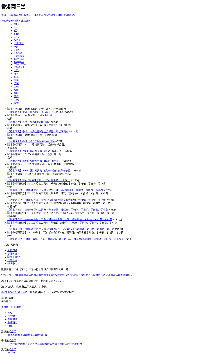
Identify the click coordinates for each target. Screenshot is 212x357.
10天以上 (19, 43)
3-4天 (16, 33)
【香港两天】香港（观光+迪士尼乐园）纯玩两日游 (35, 112)
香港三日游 (32, 15)
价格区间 (16, 20)
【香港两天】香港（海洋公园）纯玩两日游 (31, 141)
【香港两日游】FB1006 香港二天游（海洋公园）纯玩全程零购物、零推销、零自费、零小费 (57, 209)
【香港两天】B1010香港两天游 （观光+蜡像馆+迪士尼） (38, 180)
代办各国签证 (125, 275)
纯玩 (16, 99)
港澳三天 (32, 334)
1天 (15, 27)
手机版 (5, 307)
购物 (16, 103)
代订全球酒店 (110, 275)
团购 (16, 86)
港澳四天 (22, 334)
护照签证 (12, 253)
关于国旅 (15, 257)
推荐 (16, 73)
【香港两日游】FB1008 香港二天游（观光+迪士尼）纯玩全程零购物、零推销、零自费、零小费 (59, 219)
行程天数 (6, 20)
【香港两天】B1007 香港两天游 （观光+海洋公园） (35, 151)
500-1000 (18, 53)
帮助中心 (12, 263)
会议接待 (81, 275)
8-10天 (17, 40)
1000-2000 (19, 56)
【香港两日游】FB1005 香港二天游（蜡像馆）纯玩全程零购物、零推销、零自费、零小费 (56, 200)
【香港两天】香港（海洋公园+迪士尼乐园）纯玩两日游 (37, 131)
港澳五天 (12, 334)
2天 (15, 30)
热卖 (16, 80)
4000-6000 (19, 61)
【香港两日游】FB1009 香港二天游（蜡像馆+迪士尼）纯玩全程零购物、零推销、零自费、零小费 (60, 229)
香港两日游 (20, 15)
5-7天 (16, 37)
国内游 (25, 275)
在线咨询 (12, 319)
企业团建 (71, 275)
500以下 (18, 50)
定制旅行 (61, 275)
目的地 (11, 316)
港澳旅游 (41, 275)
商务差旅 (51, 275)
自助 (16, 93)
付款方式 (12, 260)
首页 (9, 312)
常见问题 (12, 250)
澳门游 (11, 352)
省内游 (32, 275)
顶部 (9, 325)
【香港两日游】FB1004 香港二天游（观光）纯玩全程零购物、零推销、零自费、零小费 (55, 190)
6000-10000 (20, 64)
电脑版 (18, 307)
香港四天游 (44, 15)
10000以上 (19, 67)
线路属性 (26, 20)
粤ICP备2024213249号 (13, 292)
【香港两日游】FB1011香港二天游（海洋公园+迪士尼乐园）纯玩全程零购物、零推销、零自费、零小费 (64, 239)
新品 (16, 77)
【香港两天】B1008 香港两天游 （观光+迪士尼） (34, 161)
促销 (16, 83)
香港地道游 (69, 15)
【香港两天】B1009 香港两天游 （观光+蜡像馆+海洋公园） (40, 170)
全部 (16, 24)
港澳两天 (42, 334)
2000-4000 (19, 58)
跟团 (16, 90)
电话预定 (12, 322)
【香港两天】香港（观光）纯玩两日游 (28, 121)
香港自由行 (57, 15)
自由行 (99, 275)
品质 (16, 96)
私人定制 (91, 275)
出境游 (17, 275)
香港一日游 (7, 15)
